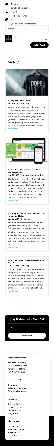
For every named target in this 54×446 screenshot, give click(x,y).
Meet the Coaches (16, 429)
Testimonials (14, 432)
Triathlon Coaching (17, 362)
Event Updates (14, 410)
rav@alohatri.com (19, 8)
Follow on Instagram (17, 391)
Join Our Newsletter (17, 388)
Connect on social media (22, 20)
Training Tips (14, 404)
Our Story (12, 435)
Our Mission (13, 426)
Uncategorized (37, 175)
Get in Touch (39, 45)
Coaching (24, 103)
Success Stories (15, 407)
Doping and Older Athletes (20, 100)
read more (13, 129)
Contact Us (13, 385)
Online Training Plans (17, 365)
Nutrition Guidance (16, 372)
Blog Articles (13, 413)
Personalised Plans (16, 369)
